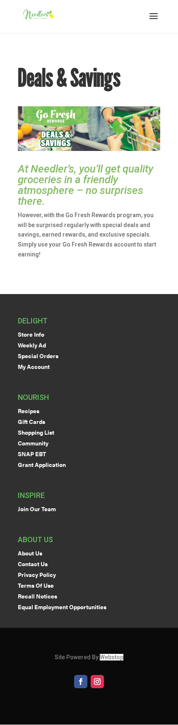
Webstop (111, 657)
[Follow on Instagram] (97, 681)
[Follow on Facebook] (80, 681)
